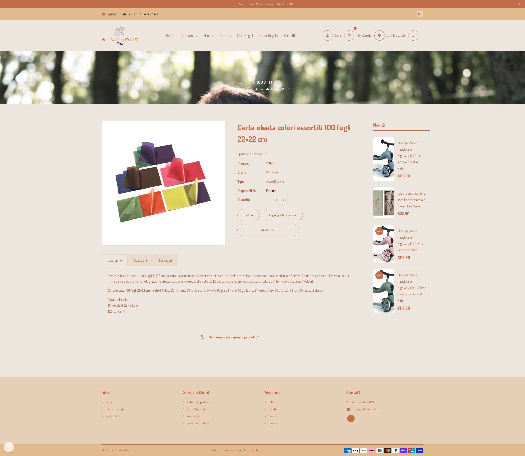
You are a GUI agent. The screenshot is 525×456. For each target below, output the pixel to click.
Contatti (289, 35)
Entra (271, 402)
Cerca (108, 402)
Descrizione (114, 260)
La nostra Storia (114, 409)
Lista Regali (245, 35)
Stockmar (272, 172)
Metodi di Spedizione (199, 402)
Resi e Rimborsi (195, 409)
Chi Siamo (188, 35)
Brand (224, 35)
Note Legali (193, 416)
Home (170, 35)
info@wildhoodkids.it (118, 14)
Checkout (274, 423)
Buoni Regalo (268, 35)
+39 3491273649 (147, 14)
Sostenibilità (112, 416)
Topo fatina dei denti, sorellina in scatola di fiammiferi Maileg (411, 199)
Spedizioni (140, 260)
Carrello (272, 416)
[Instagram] (420, 14)
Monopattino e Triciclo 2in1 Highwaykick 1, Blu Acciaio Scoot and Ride (409, 155)
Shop (207, 35)
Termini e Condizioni (198, 423)
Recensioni (165, 260)
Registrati (273, 409)
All (231, 89)
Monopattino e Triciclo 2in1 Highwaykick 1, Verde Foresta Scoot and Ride (411, 288)
